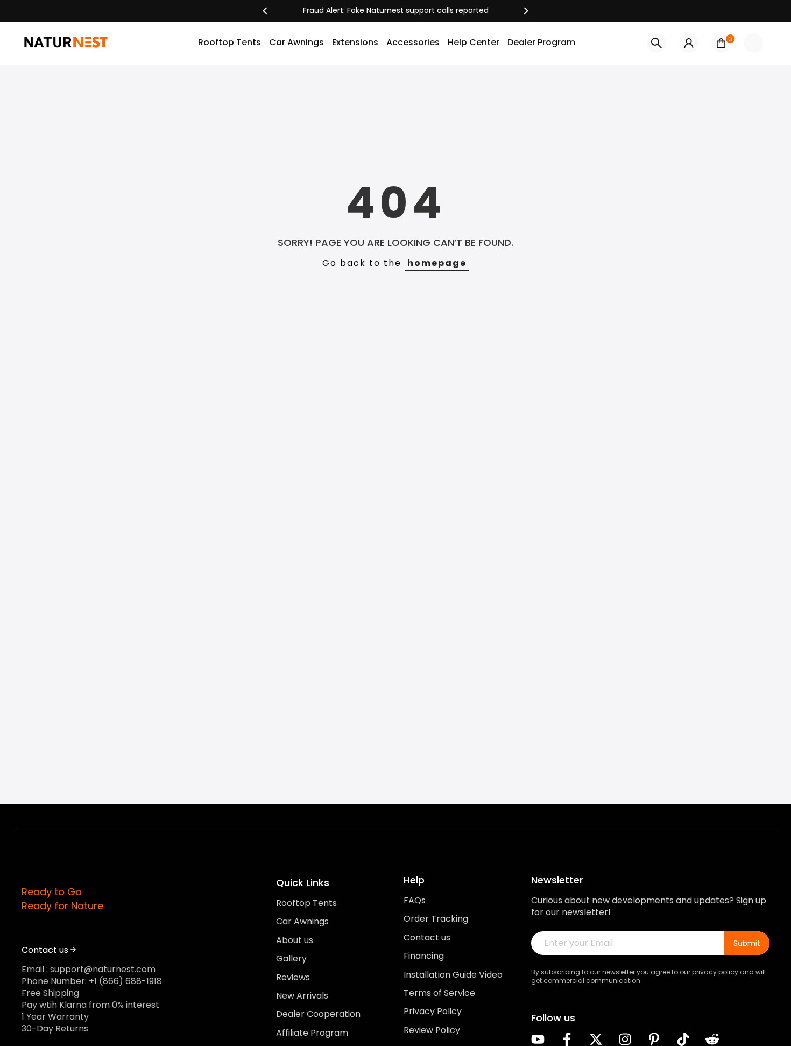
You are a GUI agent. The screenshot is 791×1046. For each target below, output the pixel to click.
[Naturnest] (395, 11)
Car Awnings (296, 42)
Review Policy (432, 1030)
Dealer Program (541, 42)
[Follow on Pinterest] (654, 1039)
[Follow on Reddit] (712, 1039)
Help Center (473, 42)
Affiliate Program (312, 1032)
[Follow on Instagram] (625, 1039)
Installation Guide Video (453, 974)
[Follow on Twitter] (596, 1039)
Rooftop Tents (229, 42)
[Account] (688, 43)
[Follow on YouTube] (538, 1039)
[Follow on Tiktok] (683, 1039)
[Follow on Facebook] (567, 1039)
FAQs (415, 901)
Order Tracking (436, 919)
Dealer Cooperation (318, 1014)
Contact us (427, 937)
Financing (424, 956)
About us (294, 940)
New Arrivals (302, 995)
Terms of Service (439, 993)
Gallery (291, 959)
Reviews (293, 977)
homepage (437, 263)
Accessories (413, 42)
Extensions (355, 42)
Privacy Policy (433, 1011)
